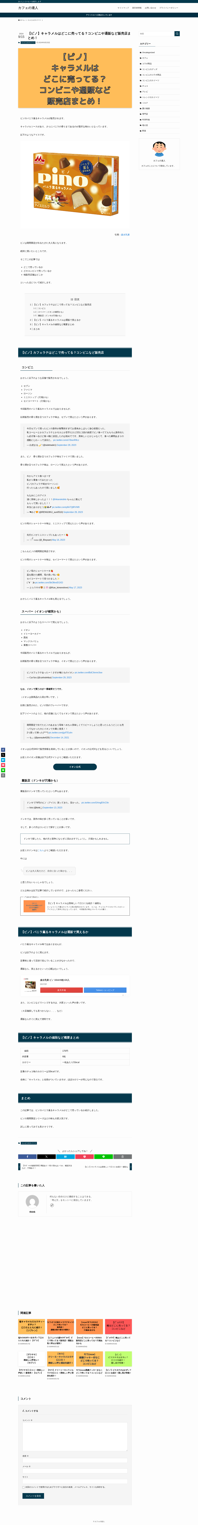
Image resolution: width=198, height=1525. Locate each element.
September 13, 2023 (52, 807)
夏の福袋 (146, 108)
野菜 (144, 131)
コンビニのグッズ (149, 69)
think (32, 1212)
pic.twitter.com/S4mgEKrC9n (95, 802)
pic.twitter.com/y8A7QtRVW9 (65, 507)
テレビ (145, 92)
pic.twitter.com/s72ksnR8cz (66, 440)
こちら (41, 850)
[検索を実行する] (177, 33)
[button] (27, 1156)
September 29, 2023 (66, 445)
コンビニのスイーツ (28, 42)
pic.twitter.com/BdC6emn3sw (88, 672)
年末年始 (146, 120)
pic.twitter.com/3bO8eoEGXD (49, 582)
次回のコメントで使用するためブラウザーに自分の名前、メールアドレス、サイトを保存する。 (65, 1487)
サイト (25, 1477)
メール (26, 1466)
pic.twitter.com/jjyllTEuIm (60, 732)
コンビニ (42, 308)
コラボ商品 (147, 63)
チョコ (145, 86)
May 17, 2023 (75, 587)
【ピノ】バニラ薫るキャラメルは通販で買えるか (57, 320)
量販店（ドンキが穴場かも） (50, 315)
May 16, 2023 (58, 540)
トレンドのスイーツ (150, 97)
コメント (27, 1420)
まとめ (36, 329)
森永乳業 (125, 235)
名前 (25, 1456)
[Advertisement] (75, 1264)
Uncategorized (148, 52)
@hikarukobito (60, 499)
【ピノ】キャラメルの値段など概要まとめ (53, 324)
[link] (52, 1205)
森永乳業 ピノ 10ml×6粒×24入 (55, 980)
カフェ (145, 58)
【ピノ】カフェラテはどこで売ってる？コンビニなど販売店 (62, 304)
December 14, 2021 (59, 737)
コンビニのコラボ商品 (151, 75)
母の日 (145, 125)
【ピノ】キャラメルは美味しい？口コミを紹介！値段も (74, 903)
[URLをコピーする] (122, 1156)
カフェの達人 (28, 7)
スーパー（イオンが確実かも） (51, 312)
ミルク (145, 103)
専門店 (145, 114)
